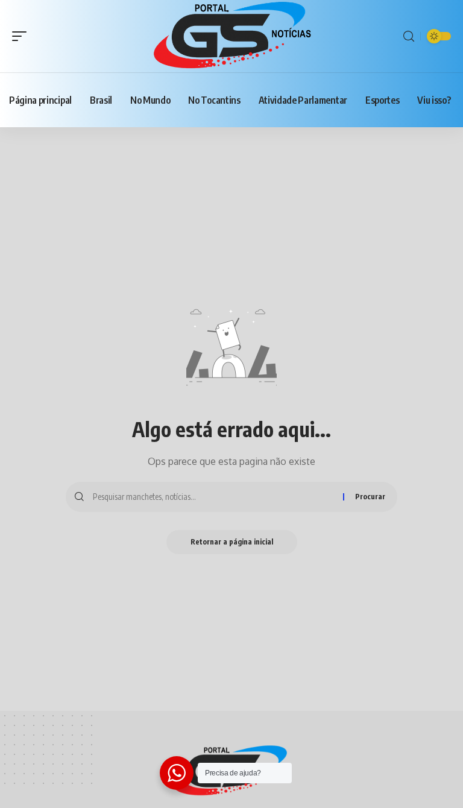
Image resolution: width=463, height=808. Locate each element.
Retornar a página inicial (232, 541)
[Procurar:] (213, 497)
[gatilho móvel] (22, 36)
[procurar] (408, 36)
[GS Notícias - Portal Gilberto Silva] (231, 36)
